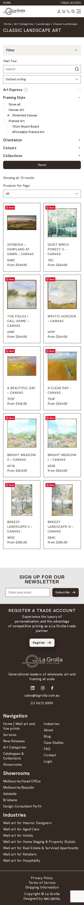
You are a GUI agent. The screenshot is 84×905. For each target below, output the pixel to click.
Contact (50, 755)
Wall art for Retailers (20, 854)
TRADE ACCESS (70, 3)
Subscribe (62, 592)
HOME (7, 3)
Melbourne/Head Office (22, 781)
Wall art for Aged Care (21, 829)
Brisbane (10, 800)
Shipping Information (42, 887)
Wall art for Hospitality (21, 860)
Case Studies (54, 742)
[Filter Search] (77, 69)
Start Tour (10, 61)
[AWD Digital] (52, 898)
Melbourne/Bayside (18, 787)
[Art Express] (26, 89)
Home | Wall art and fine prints (19, 726)
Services (9, 734)
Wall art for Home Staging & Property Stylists (39, 841)
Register (39, 643)
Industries (51, 723)
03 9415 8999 (42, 703)
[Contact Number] (68, 11)
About (48, 730)
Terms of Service (42, 882)
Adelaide (10, 793)
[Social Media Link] (33, 688)
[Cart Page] (63, 11)
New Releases (14, 741)
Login (48, 761)
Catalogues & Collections (13, 755)
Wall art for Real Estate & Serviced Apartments (41, 848)
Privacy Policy (42, 878)
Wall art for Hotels (18, 835)
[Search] (73, 11)
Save (11, 207)
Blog (47, 736)
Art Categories (14, 747)
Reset (42, 165)
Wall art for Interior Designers (27, 823)
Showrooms (12, 764)
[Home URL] (42, 661)
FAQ (47, 749)
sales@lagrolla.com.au (41, 695)
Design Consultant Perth (22, 806)
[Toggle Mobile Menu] (78, 11)
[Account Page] (59, 11)
